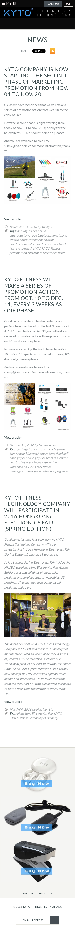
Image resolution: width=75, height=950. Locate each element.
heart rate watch (20, 248)
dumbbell (62, 453)
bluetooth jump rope (23, 235)
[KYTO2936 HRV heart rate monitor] (37, 881)
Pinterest (32, 23)
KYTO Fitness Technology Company (33, 718)
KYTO (37, 248)
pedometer (16, 253)
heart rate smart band (50, 244)
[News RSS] (51, 52)
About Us (45, 893)
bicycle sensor (56, 449)
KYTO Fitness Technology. (42, 906)
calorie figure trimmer (24, 239)
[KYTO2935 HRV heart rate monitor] (37, 837)
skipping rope (59, 471)
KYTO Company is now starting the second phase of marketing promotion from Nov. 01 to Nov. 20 (36, 81)
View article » (13, 219)
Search (28, 893)
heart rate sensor (21, 462)
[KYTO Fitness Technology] (37, 9)
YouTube (62, 23)
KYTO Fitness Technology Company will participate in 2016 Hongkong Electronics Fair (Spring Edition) (37, 513)
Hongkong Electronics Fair (35, 713)
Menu (11, 3)
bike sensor (17, 453)
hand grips (47, 239)
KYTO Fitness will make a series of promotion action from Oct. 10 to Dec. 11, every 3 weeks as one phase (33, 294)
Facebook (13, 23)
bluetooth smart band (52, 235)
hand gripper (18, 458)
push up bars (33, 253)
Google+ (42, 23)
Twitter (23, 23)
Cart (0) (53, 3)
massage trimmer (21, 471)
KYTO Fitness (51, 248)
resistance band (53, 253)
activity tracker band (31, 231)
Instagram (52, 23)
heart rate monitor (22, 244)
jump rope (16, 466)
